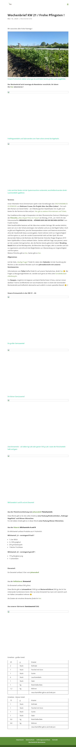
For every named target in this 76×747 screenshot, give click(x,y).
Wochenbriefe (26, 19)
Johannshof (37, 512)
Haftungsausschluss (43, 740)
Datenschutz (30, 740)
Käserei (16, 527)
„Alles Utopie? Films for (22, 218)
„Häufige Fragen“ (22, 262)
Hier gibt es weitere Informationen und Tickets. (51, 211)
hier (12, 87)
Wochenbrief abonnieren (36, 742)
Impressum (20, 740)
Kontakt (55, 740)
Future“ (36, 218)
